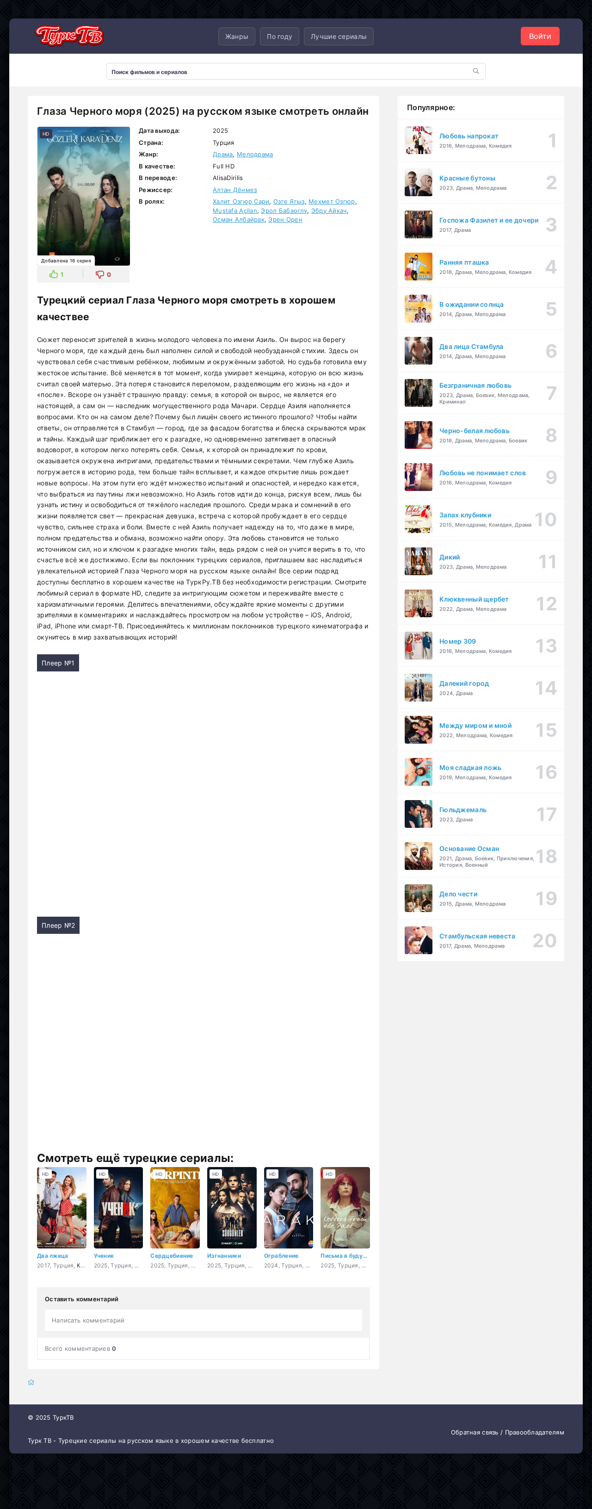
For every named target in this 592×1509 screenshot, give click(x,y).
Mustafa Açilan (235, 210)
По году (279, 36)
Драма (223, 154)
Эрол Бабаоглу (284, 210)
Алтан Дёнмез (235, 189)
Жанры (236, 36)
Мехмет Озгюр (331, 201)
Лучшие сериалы (339, 36)
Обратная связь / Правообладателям (507, 1432)
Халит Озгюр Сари (241, 201)
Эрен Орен (285, 219)
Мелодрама (255, 154)
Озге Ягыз (289, 201)
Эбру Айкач (329, 210)
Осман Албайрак (239, 219)
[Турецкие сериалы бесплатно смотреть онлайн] (69, 36)
